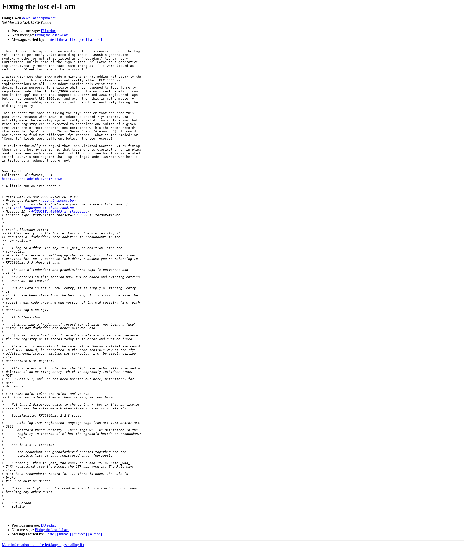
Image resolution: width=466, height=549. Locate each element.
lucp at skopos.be (57, 200)
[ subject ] (79, 39)
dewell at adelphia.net (38, 18)
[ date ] (50, 39)
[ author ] (95, 39)
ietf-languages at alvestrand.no (44, 208)
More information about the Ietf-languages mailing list (43, 545)
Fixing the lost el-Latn (52, 35)
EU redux (48, 31)
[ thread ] (64, 39)
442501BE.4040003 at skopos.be (59, 211)
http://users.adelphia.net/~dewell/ (35, 178)
